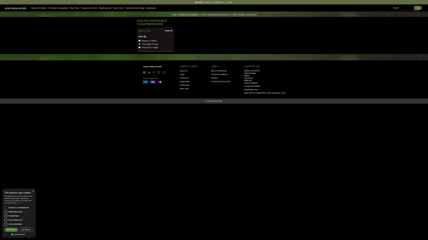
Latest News (185, 81)
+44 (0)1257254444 (252, 86)
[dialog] (19, 213)
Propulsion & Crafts (89, 8)
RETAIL (229, 2)
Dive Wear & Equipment (58, 8)
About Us (183, 71)
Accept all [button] (11, 230)
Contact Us (184, 78)
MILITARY (198, 2)
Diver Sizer (74, 8)
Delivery (214, 78)
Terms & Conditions (219, 74)
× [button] (33, 191)
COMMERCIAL (218, 2)
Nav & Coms (118, 8)
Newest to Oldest (149, 41)
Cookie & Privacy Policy (220, 81)
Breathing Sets (105, 8)
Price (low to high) (150, 47)
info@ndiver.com (251, 89)
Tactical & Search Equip (134, 8)
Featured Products (39, 8)
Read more (20, 203)
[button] (18, 234)
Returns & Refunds (219, 71)
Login (182, 74)
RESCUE (207, 2)
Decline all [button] (26, 230)
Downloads (151, 8)
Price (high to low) (150, 44)
